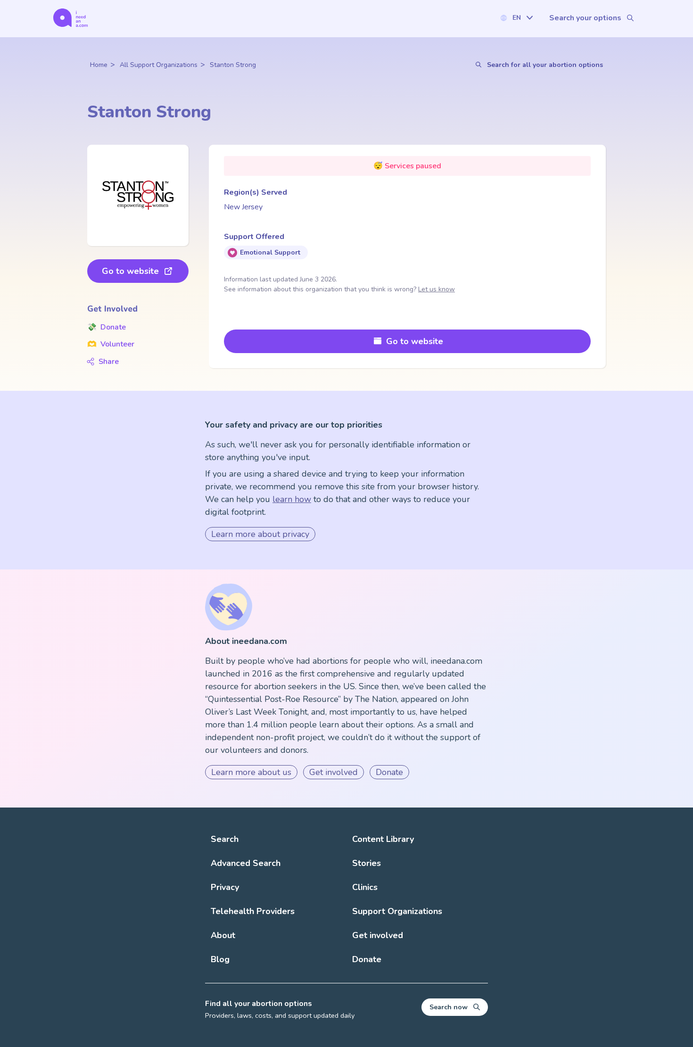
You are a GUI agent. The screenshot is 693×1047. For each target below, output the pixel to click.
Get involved (333, 772)
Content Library (383, 839)
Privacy (225, 887)
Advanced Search (245, 863)
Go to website (130, 271)
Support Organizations (397, 911)
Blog (220, 959)
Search (225, 839)
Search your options (585, 18)
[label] (516, 17)
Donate (106, 327)
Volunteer (110, 344)
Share (109, 361)
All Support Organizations (159, 64)
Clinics (365, 887)
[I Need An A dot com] (70, 17)
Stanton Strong (233, 64)
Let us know (436, 289)
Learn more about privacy (260, 534)
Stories (366, 863)
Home (98, 64)
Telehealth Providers (253, 911)
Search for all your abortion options (545, 64)
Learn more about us (251, 772)
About (223, 935)
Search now (448, 1007)
